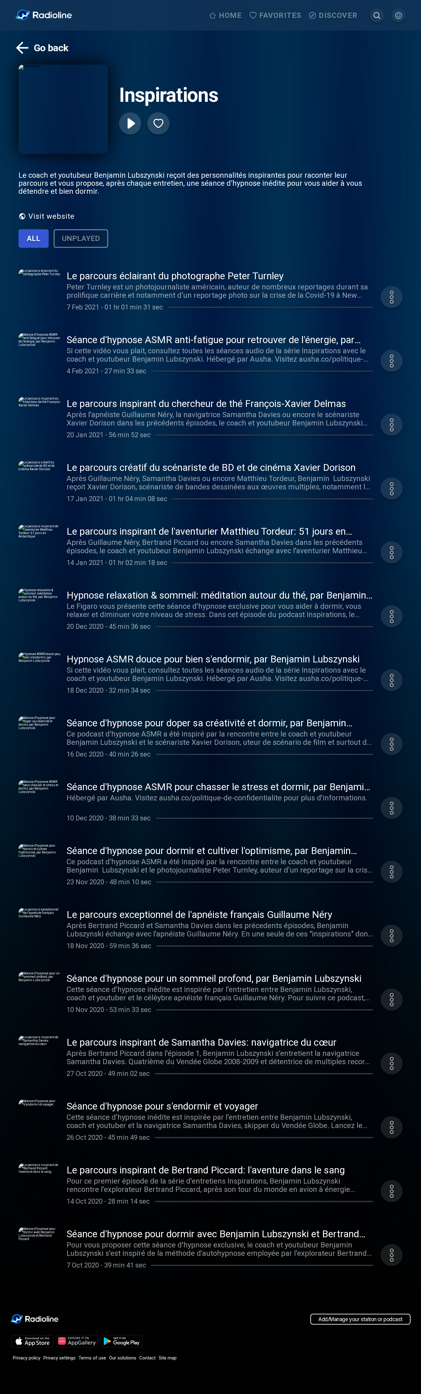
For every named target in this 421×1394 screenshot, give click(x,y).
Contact (147, 1358)
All (33, 238)
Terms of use (92, 1358)
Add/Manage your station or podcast (360, 1319)
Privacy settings (59, 1358)
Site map (168, 1358)
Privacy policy (26, 1358)
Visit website (51, 216)
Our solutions (122, 1358)
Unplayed (81, 238)
